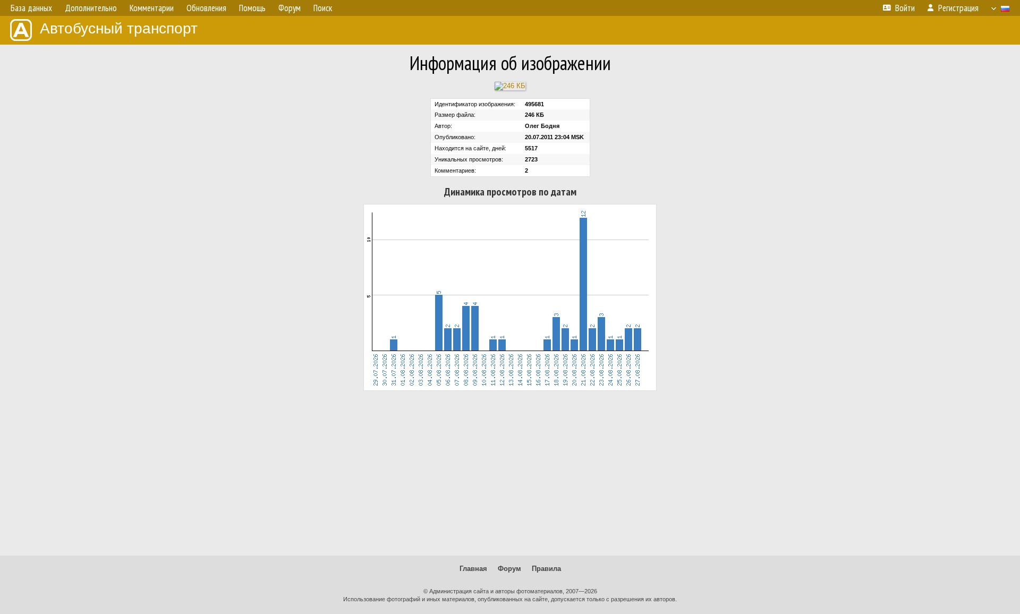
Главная (473, 569)
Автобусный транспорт (119, 28)
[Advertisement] (510, 473)
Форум (509, 569)
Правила (546, 569)
